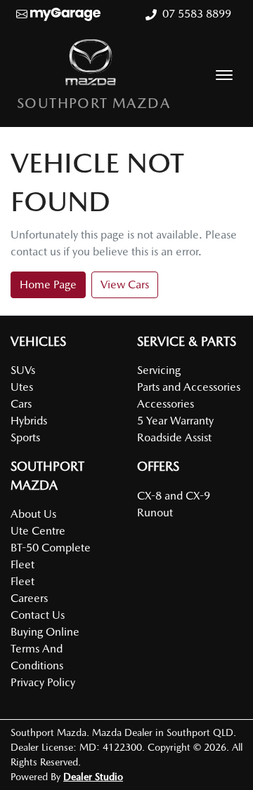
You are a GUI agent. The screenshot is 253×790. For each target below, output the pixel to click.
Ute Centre (38, 530)
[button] (224, 75)
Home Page (48, 284)
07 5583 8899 (196, 13)
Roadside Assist (174, 437)
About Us (33, 514)
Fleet (22, 581)
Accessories (165, 403)
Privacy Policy (43, 682)
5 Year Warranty (175, 420)
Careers (29, 598)
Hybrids (29, 420)
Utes (22, 387)
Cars (21, 403)
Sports (25, 437)
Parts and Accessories (188, 387)
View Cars (124, 284)
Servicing (159, 370)
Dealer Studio (93, 776)
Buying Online (45, 631)
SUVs (23, 370)
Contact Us (38, 615)
